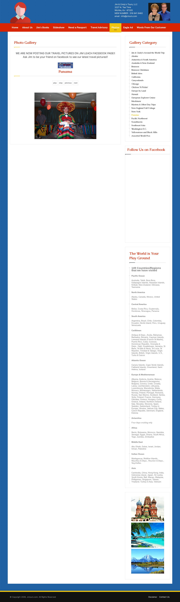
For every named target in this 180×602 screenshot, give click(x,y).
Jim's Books (42, 27)
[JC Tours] (20, 12)
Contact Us (164, 597)
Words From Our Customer (151, 27)
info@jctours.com (129, 16)
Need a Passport (77, 27)
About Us (27, 27)
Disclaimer (152, 597)
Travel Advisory (99, 27)
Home (15, 27)
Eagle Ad (128, 27)
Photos (115, 27)
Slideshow (58, 27)
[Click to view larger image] (65, 138)
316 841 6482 (136, 13)
